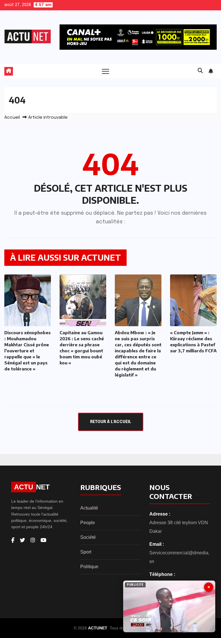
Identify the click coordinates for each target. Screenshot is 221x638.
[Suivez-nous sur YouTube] (43, 540)
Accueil (12, 117)
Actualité (89, 508)
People (87, 522)
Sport (85, 551)
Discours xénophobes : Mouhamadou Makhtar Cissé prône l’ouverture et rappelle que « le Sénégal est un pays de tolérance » (27, 350)
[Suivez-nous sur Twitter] (22, 540)
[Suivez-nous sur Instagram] (33, 540)
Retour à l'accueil (110, 422)
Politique (89, 566)
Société (88, 537)
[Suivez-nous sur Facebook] (12, 540)
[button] (200, 71)
